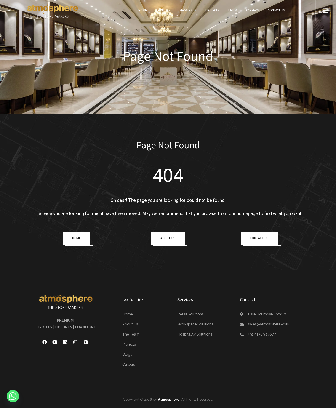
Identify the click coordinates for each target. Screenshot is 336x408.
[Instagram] (75, 342)
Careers (252, 10)
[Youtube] (54, 342)
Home (142, 10)
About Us (163, 10)
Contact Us (276, 10)
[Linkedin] (65, 342)
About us (167, 238)
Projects (212, 10)
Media (232, 10)
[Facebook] (44, 342)
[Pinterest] (85, 342)
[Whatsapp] (13, 396)
